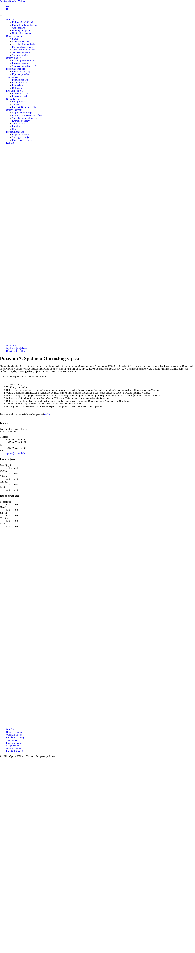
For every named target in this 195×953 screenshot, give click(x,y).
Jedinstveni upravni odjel (24, 44)
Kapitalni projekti (20, 134)
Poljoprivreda (18, 101)
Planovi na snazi (20, 93)
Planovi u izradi (19, 96)
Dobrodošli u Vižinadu (23, 22)
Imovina (16, 126)
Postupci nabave (20, 79)
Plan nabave (18, 85)
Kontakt (10, 142)
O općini (10, 19)
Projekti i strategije (15, 131)
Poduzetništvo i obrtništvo (24, 107)
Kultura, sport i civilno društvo (27, 115)
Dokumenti (17, 88)
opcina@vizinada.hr (15, 453)
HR (8, 6)
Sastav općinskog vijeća (23, 60)
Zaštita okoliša (19, 123)
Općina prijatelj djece (16, 348)
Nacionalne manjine (21, 33)
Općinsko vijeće (14, 58)
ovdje (47, 414)
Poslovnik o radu (20, 63)
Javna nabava (12, 77)
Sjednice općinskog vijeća (24, 66)
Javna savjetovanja (21, 52)
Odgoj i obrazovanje (22, 112)
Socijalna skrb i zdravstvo (24, 118)
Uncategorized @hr (15, 351)
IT (7, 9)
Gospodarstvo (13, 99)
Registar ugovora (20, 82)
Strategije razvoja (20, 137)
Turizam (16, 104)
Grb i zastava (18, 27)
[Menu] (1, 15)
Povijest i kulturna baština (24, 25)
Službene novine (20, 55)
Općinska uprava (14, 36)
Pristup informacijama (22, 47)
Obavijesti (11, 345)
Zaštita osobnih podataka (24, 49)
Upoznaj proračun (21, 74)
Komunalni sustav (21, 121)
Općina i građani (14, 110)
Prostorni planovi (14, 90)
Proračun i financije (15, 69)
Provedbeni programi (22, 140)
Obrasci (16, 129)
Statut (15, 38)
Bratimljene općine (21, 30)
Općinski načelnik (21, 41)
